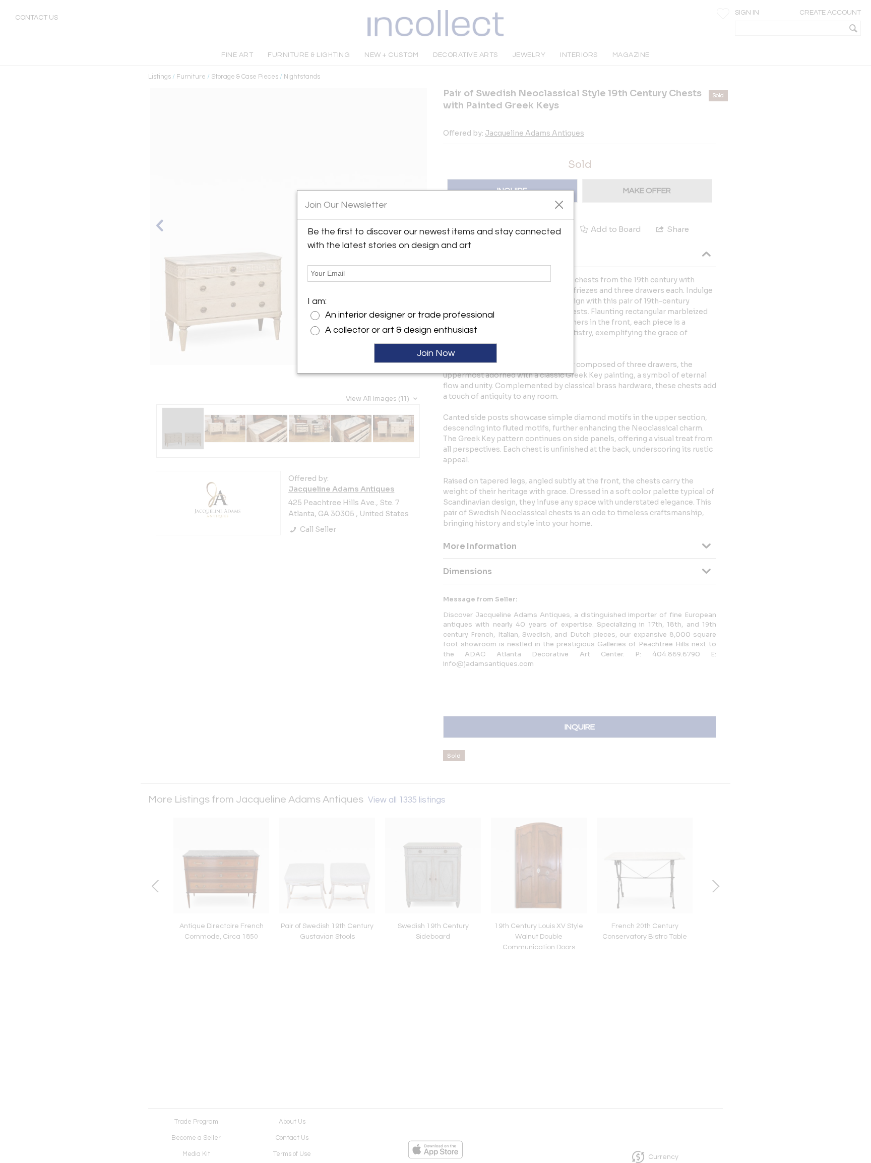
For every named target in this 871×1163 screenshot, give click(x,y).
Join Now (436, 353)
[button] (559, 204)
